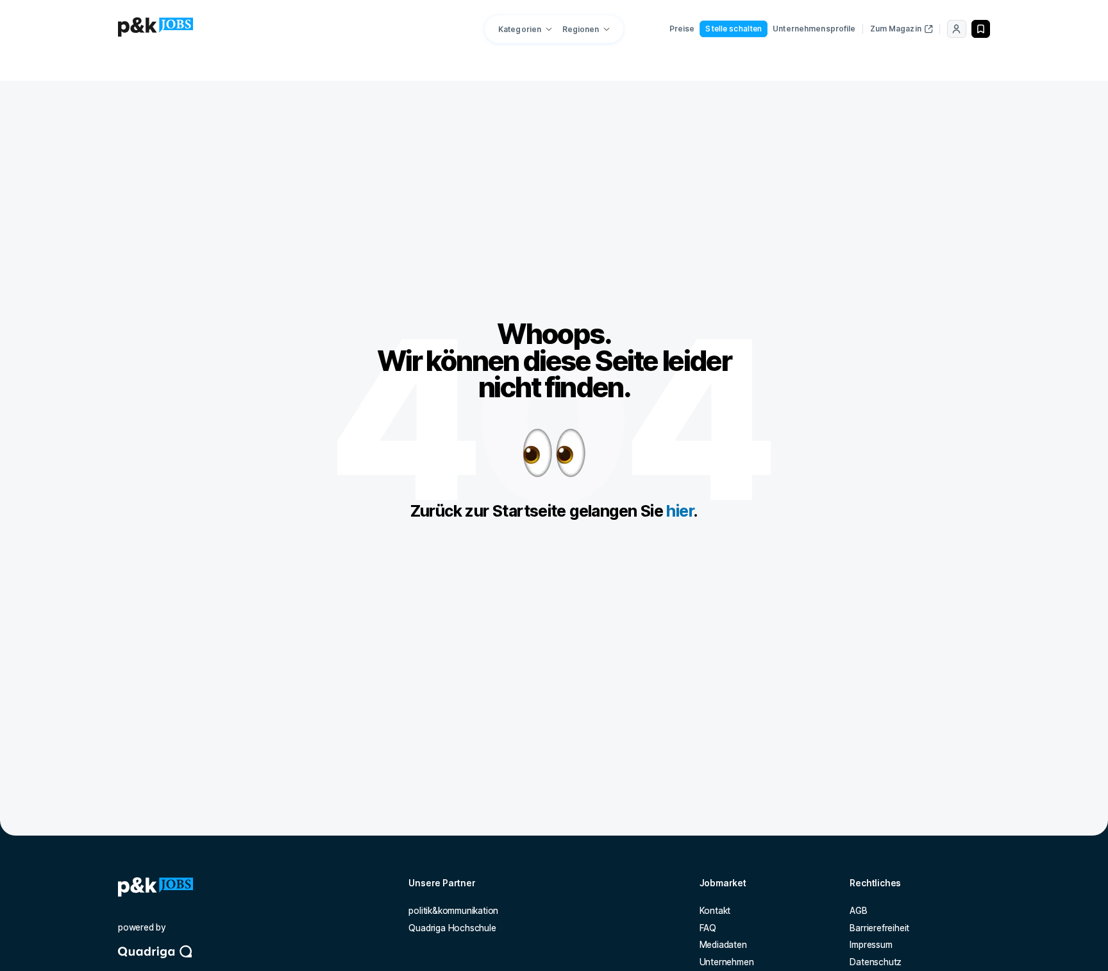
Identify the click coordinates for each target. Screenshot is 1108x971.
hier (679, 510)
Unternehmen (727, 962)
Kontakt (715, 911)
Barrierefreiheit (879, 928)
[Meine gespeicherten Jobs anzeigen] (980, 29)
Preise (682, 28)
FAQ (708, 928)
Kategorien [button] (519, 29)
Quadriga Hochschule (452, 928)
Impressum (871, 945)
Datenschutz (876, 962)
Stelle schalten (733, 28)
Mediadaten (723, 945)
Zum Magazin (895, 28)
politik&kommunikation (453, 911)
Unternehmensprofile (814, 28)
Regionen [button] (581, 29)
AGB (858, 911)
